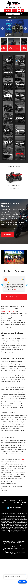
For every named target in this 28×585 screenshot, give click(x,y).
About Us (3, 502)
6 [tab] (18, 35)
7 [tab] (20, 35)
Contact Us (13, 504)
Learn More (7, 234)
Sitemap (20, 504)
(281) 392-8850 (18, 224)
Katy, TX (14, 311)
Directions (9, 502)
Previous (5, 29)
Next (25, 28)
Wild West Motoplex (5, 311)
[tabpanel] (14, 28)
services (22, 459)
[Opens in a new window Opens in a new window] (13, 10)
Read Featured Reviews (14, 297)
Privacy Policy (17, 502)
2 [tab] (9, 35)
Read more (16, 289)
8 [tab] (21, 194)
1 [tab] (7, 35)
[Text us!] (22, 582)
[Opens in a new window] (22, 10)
